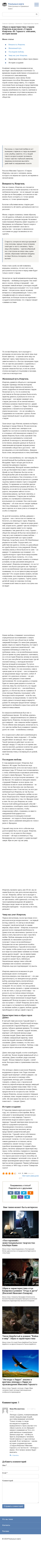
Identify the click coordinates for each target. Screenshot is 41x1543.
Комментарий (7, 1481)
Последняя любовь (16, 52)
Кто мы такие (7, 1519)
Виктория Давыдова (30, 1176)
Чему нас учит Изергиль (18, 55)
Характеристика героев (30, 23)
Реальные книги (16, 4)
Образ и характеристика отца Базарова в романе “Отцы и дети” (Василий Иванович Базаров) (20, 1290)
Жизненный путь (15, 48)
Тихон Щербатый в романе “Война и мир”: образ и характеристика (20, 1337)
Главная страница (8, 23)
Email (5, 1473)
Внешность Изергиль (17, 45)
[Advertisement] (20, 122)
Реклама (5, 1531)
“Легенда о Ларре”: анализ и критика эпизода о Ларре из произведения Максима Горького (19, 1382)
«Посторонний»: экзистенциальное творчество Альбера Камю (18, 1243)
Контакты (6, 1525)
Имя (4, 1465)
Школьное (18, 23)
